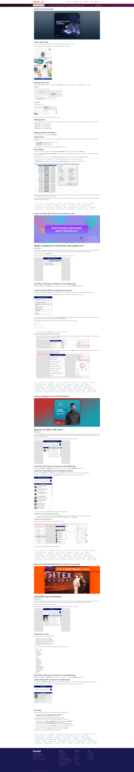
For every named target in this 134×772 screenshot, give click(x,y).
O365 (69, 205)
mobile (44, 205)
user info (92, 208)
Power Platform (58, 207)
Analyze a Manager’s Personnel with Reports (51, 396)
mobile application (56, 205)
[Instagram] (40, 759)
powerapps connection (73, 207)
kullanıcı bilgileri (92, 203)
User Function (67, 138)
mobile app (49, 205)
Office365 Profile (58, 386)
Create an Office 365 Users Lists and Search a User (54, 213)
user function (86, 208)
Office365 (73, 205)
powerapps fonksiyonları (39, 208)
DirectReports (73, 382)
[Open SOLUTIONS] (70, 1)
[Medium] (42, 759)
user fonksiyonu (79, 208)
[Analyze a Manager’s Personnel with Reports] (67, 412)
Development (59, 203)
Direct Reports (66, 382)
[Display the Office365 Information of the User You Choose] (67, 579)
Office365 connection (52, 546)
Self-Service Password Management (65, 761)
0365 (36, 203)
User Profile (89, 391)
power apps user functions (49, 207)
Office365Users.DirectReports (86, 386)
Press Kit (76, 761)
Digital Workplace (62, 765)
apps (46, 203)
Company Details (78, 764)
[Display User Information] (67, 25)
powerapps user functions (70, 208)
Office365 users (75, 386)
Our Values (77, 754)
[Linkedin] (38, 759)
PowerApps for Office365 (49, 208)
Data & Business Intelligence (64, 757)
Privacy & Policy (77, 762)
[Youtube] (36, 759)
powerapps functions (60, 208)
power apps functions (38, 207)
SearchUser (63, 391)
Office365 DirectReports (39, 386)
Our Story (76, 752)
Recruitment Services (62, 754)
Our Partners (77, 759)
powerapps (65, 207)
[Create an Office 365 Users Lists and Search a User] (67, 229)
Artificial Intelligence (62, 756)
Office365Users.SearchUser (40, 388)
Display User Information (44, 9)
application (41, 203)
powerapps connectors (83, 207)
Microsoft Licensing (62, 764)
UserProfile (95, 391)
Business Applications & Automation (65, 759)
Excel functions (78, 203)
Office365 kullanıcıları (49, 386)
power (78, 205)
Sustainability (77, 757)
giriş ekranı (85, 203)
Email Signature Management (64, 762)
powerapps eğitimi (92, 207)
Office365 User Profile (67, 386)
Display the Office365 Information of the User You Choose (57, 564)
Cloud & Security (62, 752)
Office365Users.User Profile (51, 388)
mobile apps (63, 205)
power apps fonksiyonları (86, 205)
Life (75, 756)
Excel (64, 203)
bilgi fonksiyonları (52, 203)
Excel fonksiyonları (71, 203)
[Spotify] (45, 759)
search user (57, 391)
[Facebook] (34, 759)
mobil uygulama (37, 205)
